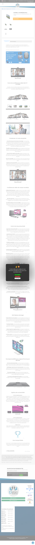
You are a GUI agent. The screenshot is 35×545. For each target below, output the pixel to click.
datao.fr (19, 39)
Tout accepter (17, 274)
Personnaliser (17, 278)
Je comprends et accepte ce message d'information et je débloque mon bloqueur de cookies (17, 35)
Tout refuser (17, 276)
